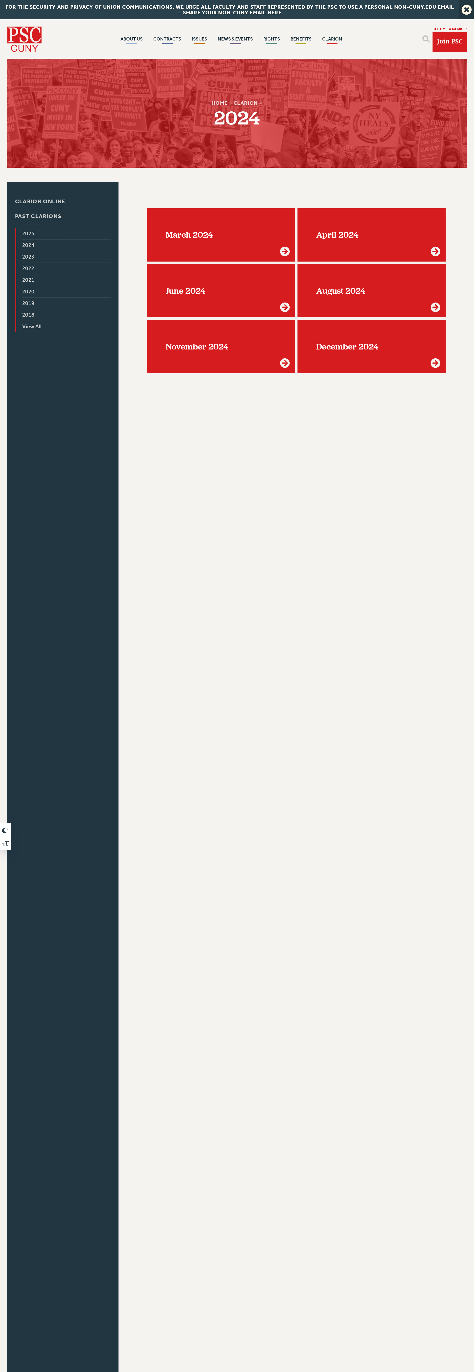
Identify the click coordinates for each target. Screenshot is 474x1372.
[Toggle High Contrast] (5, 830)
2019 (28, 303)
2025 (28, 233)
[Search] (426, 39)
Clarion (246, 103)
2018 (28, 315)
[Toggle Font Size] (5, 843)
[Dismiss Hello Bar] (466, 9)
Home (220, 103)
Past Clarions (38, 216)
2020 (28, 291)
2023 (28, 257)
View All (31, 326)
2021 (28, 280)
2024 (28, 245)
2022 (28, 268)
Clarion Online (40, 201)
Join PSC (450, 41)
